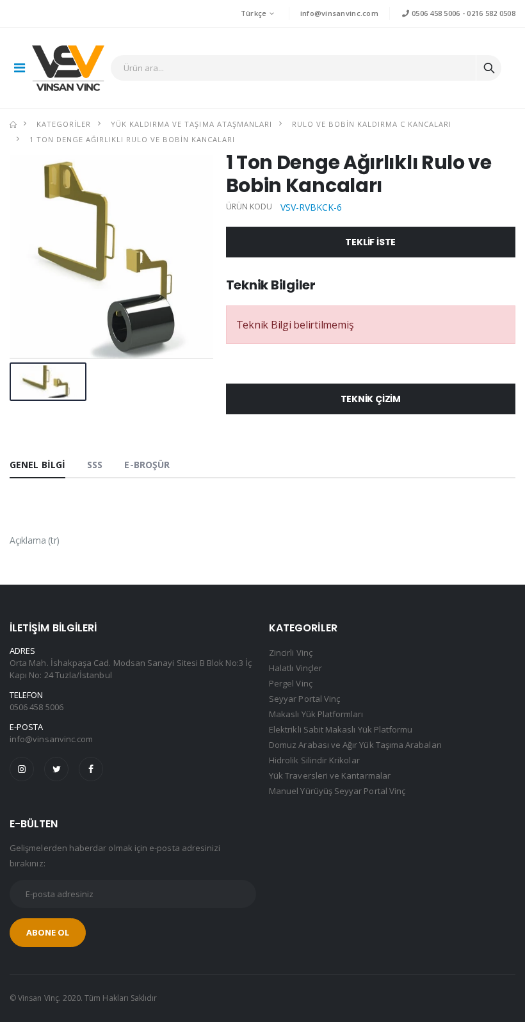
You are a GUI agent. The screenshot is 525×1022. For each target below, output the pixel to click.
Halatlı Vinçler (295, 668)
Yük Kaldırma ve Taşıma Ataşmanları (191, 124)
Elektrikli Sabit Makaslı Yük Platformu (340, 729)
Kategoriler (63, 124)
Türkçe (254, 13)
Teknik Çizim (371, 399)
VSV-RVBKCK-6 (311, 207)
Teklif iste (370, 242)
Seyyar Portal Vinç (304, 698)
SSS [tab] (94, 464)
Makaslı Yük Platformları (316, 714)
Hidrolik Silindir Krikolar (314, 760)
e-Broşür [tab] (147, 464)
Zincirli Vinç (290, 652)
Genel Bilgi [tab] (37, 464)
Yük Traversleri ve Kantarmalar (330, 775)
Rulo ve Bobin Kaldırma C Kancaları (371, 124)
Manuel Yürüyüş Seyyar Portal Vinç (337, 791)
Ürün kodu (249, 207)
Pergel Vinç (290, 683)
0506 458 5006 (435, 13)
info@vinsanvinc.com (339, 13)
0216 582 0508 (491, 13)
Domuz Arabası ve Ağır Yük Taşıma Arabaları (355, 744)
